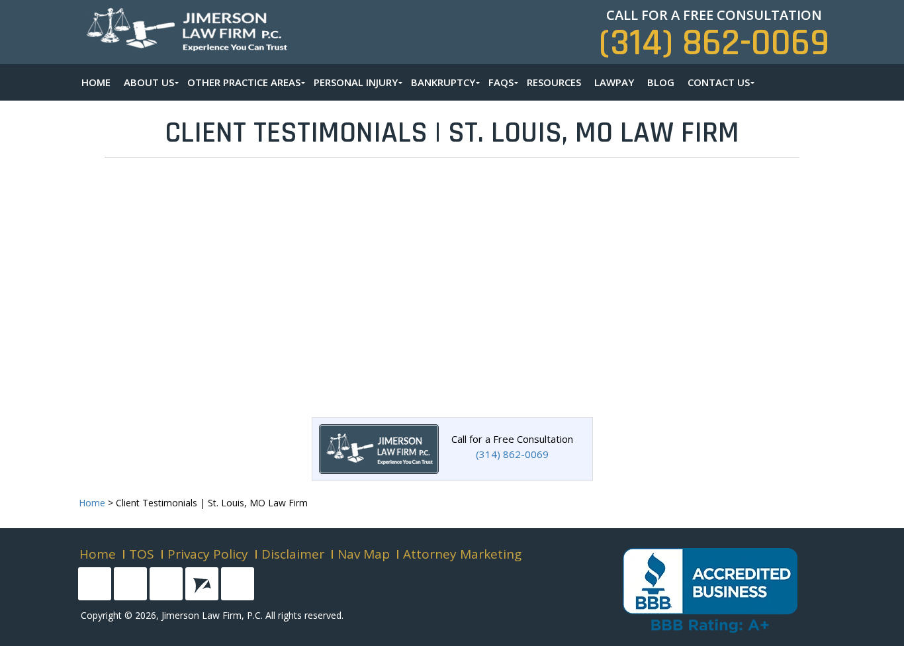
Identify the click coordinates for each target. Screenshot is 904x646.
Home (97, 554)
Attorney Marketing (462, 554)
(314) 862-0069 (714, 43)
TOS (141, 554)
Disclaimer (292, 554)
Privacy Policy (207, 554)
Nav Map (364, 554)
